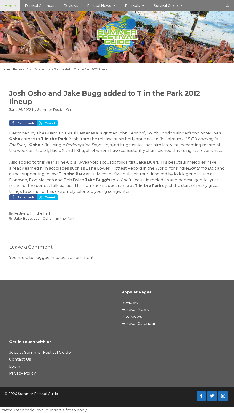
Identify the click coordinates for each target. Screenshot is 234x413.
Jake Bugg (23, 218)
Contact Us (20, 359)
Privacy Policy (22, 373)
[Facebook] (201, 396)
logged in (44, 257)
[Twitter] (212, 396)
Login (14, 366)
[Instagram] (223, 396)
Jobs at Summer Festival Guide (40, 352)
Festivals (132, 5)
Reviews (71, 5)
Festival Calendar (40, 5)
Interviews (132, 316)
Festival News (99, 5)
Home (10, 5)
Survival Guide (166, 5)
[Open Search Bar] (227, 5)
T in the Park (40, 213)
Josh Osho (43, 218)
